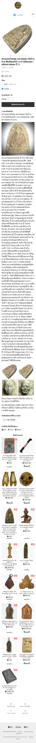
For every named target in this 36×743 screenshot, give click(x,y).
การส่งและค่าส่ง (28, 731)
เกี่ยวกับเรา (19, 733)
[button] (10, 420)
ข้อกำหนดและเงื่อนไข (9, 731)
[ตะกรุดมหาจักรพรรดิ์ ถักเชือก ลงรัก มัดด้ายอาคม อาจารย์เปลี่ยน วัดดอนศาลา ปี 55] (26, 446)
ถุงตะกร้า (25, 713)
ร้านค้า (4, 67)
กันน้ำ (10, 84)
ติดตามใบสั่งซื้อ (25, 706)
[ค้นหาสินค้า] (33, 14)
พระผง (11, 67)
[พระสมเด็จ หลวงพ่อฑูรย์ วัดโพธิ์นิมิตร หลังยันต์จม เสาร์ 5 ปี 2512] (26, 645)
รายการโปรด (10, 713)
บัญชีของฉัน (11, 706)
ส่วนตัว (20, 731)
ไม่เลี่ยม (6, 89)
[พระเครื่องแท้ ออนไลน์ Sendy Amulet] (18, 5)
